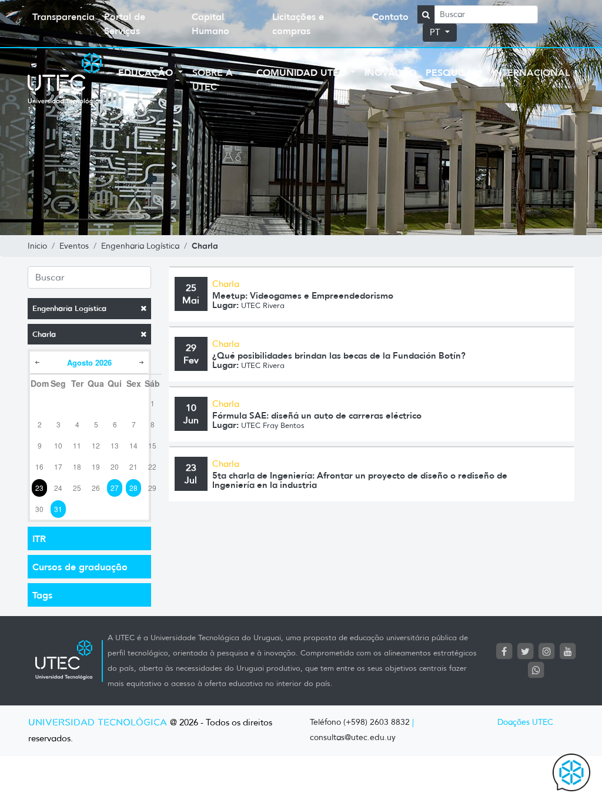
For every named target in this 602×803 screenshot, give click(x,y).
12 (96, 445)
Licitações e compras (298, 23)
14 (133, 445)
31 (58, 509)
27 (115, 488)
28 (133, 488)
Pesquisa (451, 72)
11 (77, 445)
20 (115, 466)
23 (39, 488)
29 (152, 488)
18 (77, 466)
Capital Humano (210, 23)
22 (152, 466)
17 (58, 466)
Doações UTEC (525, 722)
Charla (44, 334)
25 (77, 488)
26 (96, 488)
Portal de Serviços (124, 23)
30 (39, 509)
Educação (147, 72)
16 (39, 466)
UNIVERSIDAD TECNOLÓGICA (97, 722)
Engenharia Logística (69, 308)
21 (133, 466)
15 (152, 445)
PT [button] (436, 32)
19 (96, 466)
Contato (390, 16)
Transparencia (63, 16)
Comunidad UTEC (302, 72)
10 (58, 445)
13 (115, 445)
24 (58, 488)
